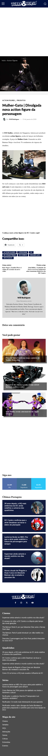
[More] (30, 126)
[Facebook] (15, 603)
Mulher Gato (35, 255)
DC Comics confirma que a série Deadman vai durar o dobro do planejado (15, 522)
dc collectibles (10, 255)
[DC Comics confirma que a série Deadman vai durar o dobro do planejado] (37, 524)
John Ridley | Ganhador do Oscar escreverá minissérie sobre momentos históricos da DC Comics (36, 270)
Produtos (21, 100)
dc (31, 252)
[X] (27, 603)
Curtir (9, 479)
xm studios (8, 258)
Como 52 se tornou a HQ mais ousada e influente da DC (22, 673)
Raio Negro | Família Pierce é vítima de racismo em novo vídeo (12, 269)
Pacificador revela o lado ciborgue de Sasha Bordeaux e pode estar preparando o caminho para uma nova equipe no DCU (23, 708)
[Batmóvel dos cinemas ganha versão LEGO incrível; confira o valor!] (24, 377)
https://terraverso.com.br (24, 301)
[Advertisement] (24, 31)
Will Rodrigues (14, 119)
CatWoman (23, 252)
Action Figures (12, 60)
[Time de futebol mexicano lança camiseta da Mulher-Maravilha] (24, 350)
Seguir (24, 479)
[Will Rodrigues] (4, 119)
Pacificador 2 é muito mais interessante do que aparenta (22, 702)
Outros (9, 353)
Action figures (9, 252)
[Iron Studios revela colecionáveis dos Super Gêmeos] (24, 404)
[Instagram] (21, 603)
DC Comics (23, 255)
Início (4, 60)
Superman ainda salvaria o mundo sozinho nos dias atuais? (15, 556)
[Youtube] (32, 603)
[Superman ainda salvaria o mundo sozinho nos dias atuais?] (37, 558)
